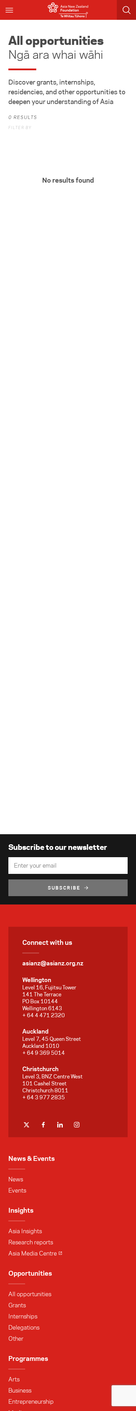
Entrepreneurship (31, 1401)
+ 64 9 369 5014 (43, 1053)
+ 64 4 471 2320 (43, 1015)
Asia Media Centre (32, 1253)
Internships (22, 1316)
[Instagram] (77, 1125)
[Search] (126, 10)
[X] (26, 1125)
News (15, 1179)
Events (17, 1190)
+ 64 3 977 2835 (43, 1097)
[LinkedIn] (60, 1125)
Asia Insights (25, 1231)
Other (15, 1338)
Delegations (23, 1327)
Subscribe (64, 888)
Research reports (30, 1242)
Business (19, 1390)
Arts (14, 1379)
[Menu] (10, 10)
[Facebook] (43, 1125)
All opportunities (29, 1294)
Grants (17, 1305)
